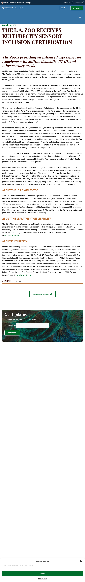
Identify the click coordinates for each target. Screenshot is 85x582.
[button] (82, 561)
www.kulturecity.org (23, 275)
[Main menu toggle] (80, 17)
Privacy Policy (42, 579)
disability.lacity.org (11, 235)
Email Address (10, 325)
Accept (42, 574)
